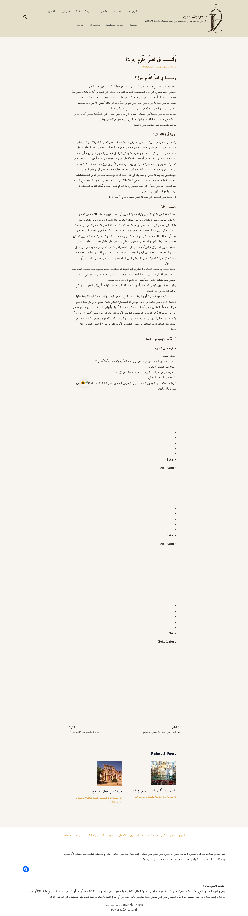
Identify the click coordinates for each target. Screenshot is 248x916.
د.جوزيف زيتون (194, 16)
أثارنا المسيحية (105, 798)
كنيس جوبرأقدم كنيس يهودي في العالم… (152, 791)
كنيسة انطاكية (84, 11)
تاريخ (135, 11)
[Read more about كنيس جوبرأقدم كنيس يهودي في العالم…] (163, 773)
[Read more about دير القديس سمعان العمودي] (109, 773)
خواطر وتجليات (114, 25)
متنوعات (95, 25)
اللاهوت (134, 25)
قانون (104, 11)
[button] (130, 11)
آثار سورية (171, 797)
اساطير (80, 25)
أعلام (119, 11)
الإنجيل (51, 11)
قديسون (65, 11)
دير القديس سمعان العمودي (107, 792)
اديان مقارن (161, 797)
